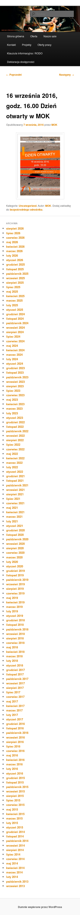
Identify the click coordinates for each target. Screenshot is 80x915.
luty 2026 (12, 255)
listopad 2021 (15, 480)
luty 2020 (12, 562)
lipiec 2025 (13, 287)
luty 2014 (12, 877)
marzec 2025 (14, 300)
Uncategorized (27, 206)
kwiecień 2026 (15, 246)
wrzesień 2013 (15, 886)
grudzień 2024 (15, 314)
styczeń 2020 (14, 566)
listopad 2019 (15, 575)
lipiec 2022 (13, 444)
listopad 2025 (15, 269)
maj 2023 (12, 400)
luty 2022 (12, 467)
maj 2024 (12, 346)
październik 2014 (17, 841)
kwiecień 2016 (15, 760)
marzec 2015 (14, 818)
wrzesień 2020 (15, 544)
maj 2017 (12, 701)
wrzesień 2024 (15, 327)
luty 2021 (12, 521)
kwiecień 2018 (15, 652)
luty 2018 (12, 661)
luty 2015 (12, 823)
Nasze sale (50, 36)
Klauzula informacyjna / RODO (24, 53)
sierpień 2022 (15, 440)
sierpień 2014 (15, 850)
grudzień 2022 (15, 422)
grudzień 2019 (15, 571)
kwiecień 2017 (15, 706)
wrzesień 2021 (15, 490)
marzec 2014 (14, 872)
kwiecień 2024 (15, 350)
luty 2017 (12, 715)
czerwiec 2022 (15, 449)
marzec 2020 (14, 557)
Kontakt (11, 44)
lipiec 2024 (13, 336)
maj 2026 (12, 242)
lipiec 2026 (13, 233)
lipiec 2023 (13, 391)
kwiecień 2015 (15, 814)
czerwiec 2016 (15, 751)
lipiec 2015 (13, 800)
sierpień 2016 (15, 742)
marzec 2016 (14, 764)
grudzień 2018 (15, 620)
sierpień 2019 (15, 589)
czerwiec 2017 (15, 697)
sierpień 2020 (15, 548)
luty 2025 (12, 305)
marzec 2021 (14, 517)
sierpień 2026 (15, 228)
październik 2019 (17, 580)
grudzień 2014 (15, 832)
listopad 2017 (15, 674)
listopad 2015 (15, 782)
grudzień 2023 (15, 368)
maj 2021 (12, 508)
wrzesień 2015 (15, 791)
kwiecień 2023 (15, 404)
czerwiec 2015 (15, 805)
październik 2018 (17, 629)
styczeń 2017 (14, 719)
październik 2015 (17, 787)
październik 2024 (17, 323)
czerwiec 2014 (15, 859)
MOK (54, 125)
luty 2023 (12, 413)
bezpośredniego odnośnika (26, 209)
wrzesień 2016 (15, 737)
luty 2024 (12, 359)
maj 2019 (12, 598)
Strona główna (15, 36)
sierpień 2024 (15, 332)
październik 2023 (17, 377)
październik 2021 (17, 485)
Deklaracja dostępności (20, 62)
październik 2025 (17, 274)
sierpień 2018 (15, 638)
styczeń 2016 (14, 773)
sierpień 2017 (15, 688)
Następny (66, 75)
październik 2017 (17, 679)
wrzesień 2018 (15, 634)
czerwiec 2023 (15, 395)
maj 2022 (12, 454)
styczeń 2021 (14, 526)
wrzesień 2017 (15, 683)
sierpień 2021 (15, 494)
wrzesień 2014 (15, 845)
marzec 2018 (14, 656)
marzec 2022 (14, 463)
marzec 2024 (14, 355)
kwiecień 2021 (15, 512)
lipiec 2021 (13, 499)
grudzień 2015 (15, 778)
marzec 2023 (14, 408)
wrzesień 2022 (15, 436)
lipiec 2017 (13, 692)
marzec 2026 (14, 251)
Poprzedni (14, 75)
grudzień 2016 (15, 724)
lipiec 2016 (13, 746)
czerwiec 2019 (15, 593)
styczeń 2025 (14, 310)
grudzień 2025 (15, 264)
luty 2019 (12, 611)
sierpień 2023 (15, 386)
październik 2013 (17, 881)
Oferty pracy (44, 44)
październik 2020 (17, 539)
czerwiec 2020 (15, 553)
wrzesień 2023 (15, 382)
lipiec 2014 (13, 854)
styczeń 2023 (14, 418)
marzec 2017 (14, 710)
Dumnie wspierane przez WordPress (40, 907)
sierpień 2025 (15, 282)
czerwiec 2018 (15, 643)
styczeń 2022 (14, 472)
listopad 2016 (15, 728)
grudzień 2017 (15, 670)
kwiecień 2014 (15, 868)
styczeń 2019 (14, 616)
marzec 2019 (14, 607)
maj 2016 (12, 755)
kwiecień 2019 (15, 602)
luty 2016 (12, 769)
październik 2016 (17, 733)
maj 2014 (12, 863)
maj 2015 (12, 809)
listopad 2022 (15, 427)
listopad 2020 (15, 535)
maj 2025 (12, 291)
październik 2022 (17, 431)
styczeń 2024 (14, 363)
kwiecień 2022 (15, 458)
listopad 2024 (15, 319)
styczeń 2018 (14, 665)
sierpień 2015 (15, 796)
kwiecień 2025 (15, 296)
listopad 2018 (15, 625)
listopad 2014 (15, 836)
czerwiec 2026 (15, 238)
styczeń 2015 (14, 827)
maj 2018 (12, 647)
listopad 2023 (15, 372)
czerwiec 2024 (15, 341)
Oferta (33, 36)
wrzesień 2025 (15, 278)
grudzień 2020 (15, 530)
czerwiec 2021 (15, 503)
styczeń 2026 (14, 260)
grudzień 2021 (15, 476)
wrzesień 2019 (15, 584)
